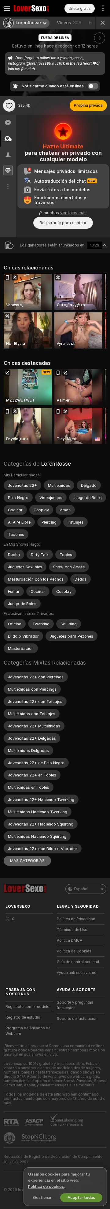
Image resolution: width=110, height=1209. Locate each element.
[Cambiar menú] (6, 8)
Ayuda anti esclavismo (77, 973)
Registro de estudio (23, 1017)
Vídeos (69, 22)
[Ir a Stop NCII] (39, 1138)
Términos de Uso (72, 930)
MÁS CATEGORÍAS (27, 860)
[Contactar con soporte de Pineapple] (10, 1138)
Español (81, 889)
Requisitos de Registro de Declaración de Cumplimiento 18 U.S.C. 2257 (53, 1159)
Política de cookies (46, 1186)
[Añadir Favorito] (9, 105)
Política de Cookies (74, 951)
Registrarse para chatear (63, 222)
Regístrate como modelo (28, 1007)
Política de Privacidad (76, 919)
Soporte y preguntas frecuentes (75, 1005)
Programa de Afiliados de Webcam (28, 1031)
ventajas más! (73, 212)
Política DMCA (69, 940)
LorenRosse (56, 463)
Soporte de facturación (77, 1018)
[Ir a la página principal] (34, 8)
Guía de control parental (78, 962)
